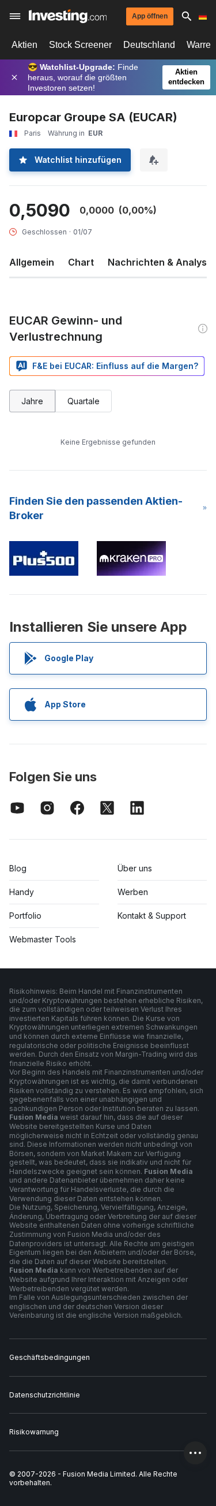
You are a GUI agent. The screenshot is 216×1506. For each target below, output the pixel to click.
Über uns (135, 868)
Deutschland (149, 45)
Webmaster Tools (42, 939)
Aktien (24, 45)
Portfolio (25, 915)
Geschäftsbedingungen (49, 1357)
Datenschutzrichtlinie (44, 1395)
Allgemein (31, 262)
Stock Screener (80, 45)
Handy (21, 892)
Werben (133, 892)
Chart (81, 262)
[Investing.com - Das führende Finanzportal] (68, 16)
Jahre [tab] (32, 401)
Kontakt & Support (152, 915)
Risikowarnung (34, 1431)
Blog (17, 868)
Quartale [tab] (83, 401)
